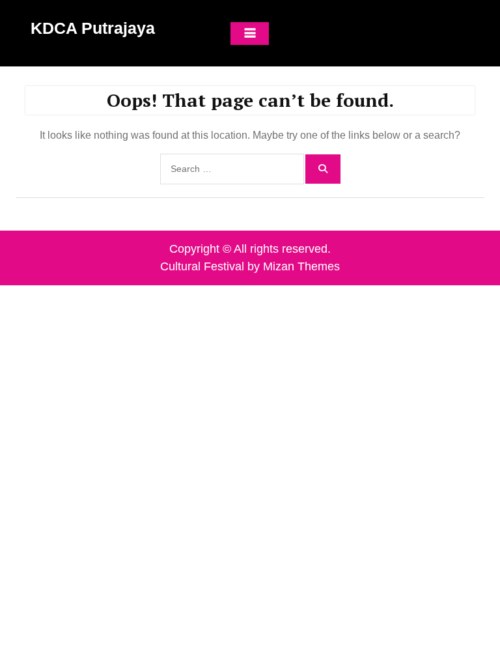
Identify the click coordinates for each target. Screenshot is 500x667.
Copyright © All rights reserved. (250, 248)
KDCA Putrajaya (93, 28)
